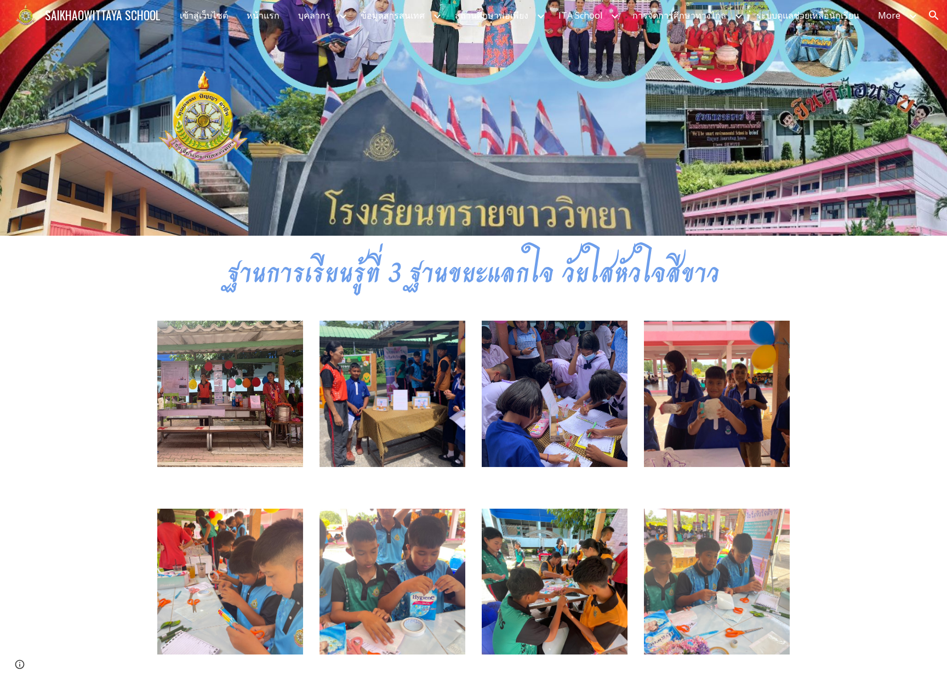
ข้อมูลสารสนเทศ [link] (393, 15)
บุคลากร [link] (314, 15)
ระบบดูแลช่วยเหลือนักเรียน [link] (807, 15)
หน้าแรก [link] (263, 15)
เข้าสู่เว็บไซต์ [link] (204, 15)
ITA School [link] (580, 15)
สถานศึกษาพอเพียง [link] (491, 15)
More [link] (889, 15)
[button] (934, 15)
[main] (473, 271)
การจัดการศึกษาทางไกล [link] (679, 15)
